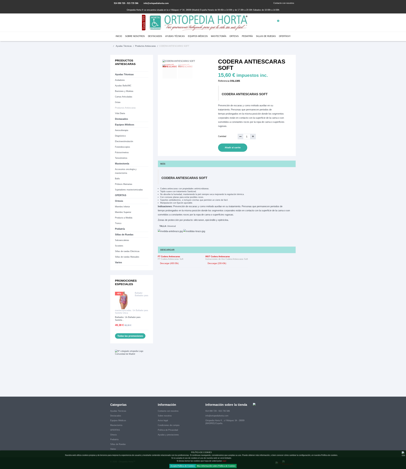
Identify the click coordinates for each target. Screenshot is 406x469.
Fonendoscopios (122, 147)
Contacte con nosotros (283, 3)
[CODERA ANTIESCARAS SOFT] (170, 71)
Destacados (155, 36)
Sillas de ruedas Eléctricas (127, 251)
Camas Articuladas (123, 97)
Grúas (118, 102)
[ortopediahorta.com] (195, 22)
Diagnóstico (120, 136)
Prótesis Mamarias (123, 184)
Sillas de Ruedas (266, 36)
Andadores (120, 80)
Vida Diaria (120, 113)
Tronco (118, 223)
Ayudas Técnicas (175, 36)
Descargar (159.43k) (216, 263)
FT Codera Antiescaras (169, 256)
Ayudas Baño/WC (123, 85)
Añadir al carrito (233, 147)
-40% (119, 293)
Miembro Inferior (122, 206)
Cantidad (222, 136)
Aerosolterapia (121, 130)
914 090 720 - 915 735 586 (126, 3)
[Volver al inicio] (112, 46)
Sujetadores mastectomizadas (129, 189)
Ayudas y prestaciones (168, 435)
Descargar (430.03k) (169, 263)
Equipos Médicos (198, 36)
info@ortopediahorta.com (156, 3)
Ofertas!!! (285, 36)
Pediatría (247, 36)
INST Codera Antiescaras (217, 256)
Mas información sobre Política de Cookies (216, 466)
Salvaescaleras (122, 240)
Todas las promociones (130, 336)
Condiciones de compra (168, 425)
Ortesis (234, 36)
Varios (118, 262)
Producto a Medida (123, 218)
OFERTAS (120, 195)
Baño (117, 178)
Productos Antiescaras (125, 108)
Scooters (119, 246)
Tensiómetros (121, 158)
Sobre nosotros (135, 36)
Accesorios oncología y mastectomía (126, 171)
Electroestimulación (124, 141)
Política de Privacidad (168, 430)
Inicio (119, 36)
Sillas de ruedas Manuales (127, 257)
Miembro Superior (123, 212)
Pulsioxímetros (122, 152)
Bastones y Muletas (124, 91)
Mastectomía (218, 36)
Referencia (223, 81)
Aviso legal (163, 420)
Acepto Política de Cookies (182, 466)
